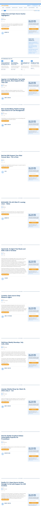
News (3, 7)
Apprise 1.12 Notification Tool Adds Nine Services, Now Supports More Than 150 (34, 43)
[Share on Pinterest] (38, 10)
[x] (30, 5)
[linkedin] (29, 5)
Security (25, 7)
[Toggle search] (39, 5)
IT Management (8, 7)
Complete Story (4, 28)
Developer (20, 7)
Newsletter (35, 5)
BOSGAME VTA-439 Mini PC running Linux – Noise (35, 63)
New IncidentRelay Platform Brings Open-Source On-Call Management (33, 46)
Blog (5, 10)
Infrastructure (14, 7)
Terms (37, 93)
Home (2, 10)
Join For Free (34, 90)
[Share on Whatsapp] (39, 10)
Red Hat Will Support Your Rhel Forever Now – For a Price (25, 63)
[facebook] (28, 5)
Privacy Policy (31, 94)
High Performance (32, 7)
